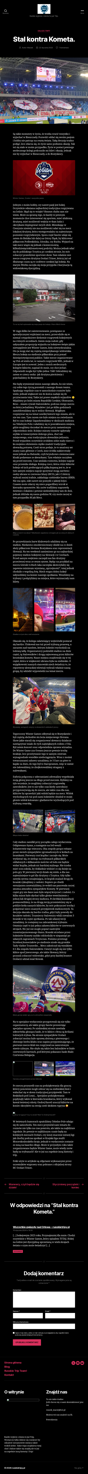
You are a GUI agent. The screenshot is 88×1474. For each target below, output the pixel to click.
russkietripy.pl (18, 1468)
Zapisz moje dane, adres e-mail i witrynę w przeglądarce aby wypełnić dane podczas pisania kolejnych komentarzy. (42, 1334)
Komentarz (17, 1290)
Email (47, 1311)
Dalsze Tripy (44, 31)
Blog (7, 1366)
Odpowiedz (18, 1251)
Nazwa (16, 1311)
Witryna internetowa (20, 1322)
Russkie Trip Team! (15, 1370)
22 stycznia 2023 (46, 48)
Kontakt (9, 1374)
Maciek (30, 48)
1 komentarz (64, 48)
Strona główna (12, 1362)
